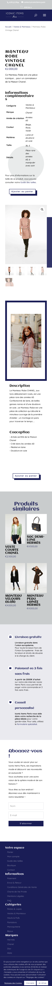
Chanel (10, 944)
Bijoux (10, 931)
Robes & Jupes (14, 909)
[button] (42, 209)
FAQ (9, 900)
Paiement (11, 878)
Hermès (11, 939)
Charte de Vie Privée (17, 891)
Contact (11, 870)
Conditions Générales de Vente (22, 887)
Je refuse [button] (42, 983)
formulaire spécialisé (27, 724)
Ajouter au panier (22, 191)
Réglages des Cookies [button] (13, 983)
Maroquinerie (13, 926)
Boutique (11, 865)
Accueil (8, 27)
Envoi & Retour (14, 882)
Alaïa (9, 953)
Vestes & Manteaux (21, 27)
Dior (9, 948)
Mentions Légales (15, 896)
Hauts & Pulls (13, 918)
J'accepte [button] (30, 983)
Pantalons (12, 922)
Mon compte (13, 856)
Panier (10, 852)
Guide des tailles (28, 182)
